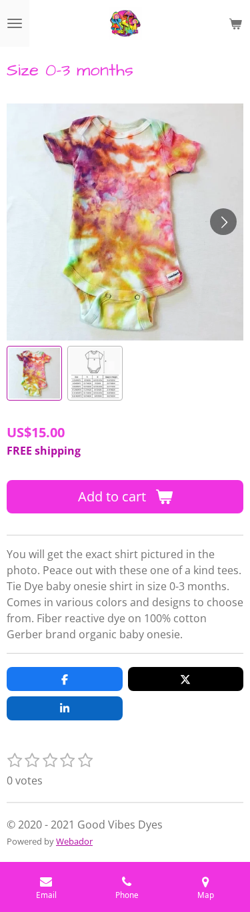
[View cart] (235, 23)
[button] (34, 373)
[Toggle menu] (14, 23)
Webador (74, 841)
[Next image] (223, 221)
